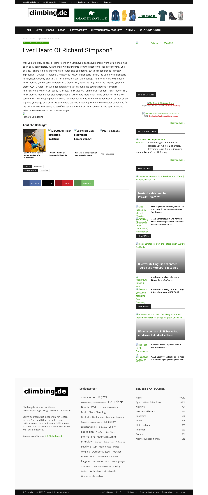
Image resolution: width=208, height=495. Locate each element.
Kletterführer (109, 442)
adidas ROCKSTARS (88, 397)
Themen (130, 30)
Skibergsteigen (118, 461)
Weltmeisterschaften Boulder (103, 471)
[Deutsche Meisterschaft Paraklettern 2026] (160, 188)
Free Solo (100, 432)
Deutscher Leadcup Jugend (91, 422)
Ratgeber (85, 461)
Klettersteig (120, 442)
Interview (86, 441)
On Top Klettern (156, 139)
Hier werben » (177, 122)
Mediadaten (63, 2)
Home (28, 30)
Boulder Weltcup (91, 407)
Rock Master (98, 461)
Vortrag (84, 471)
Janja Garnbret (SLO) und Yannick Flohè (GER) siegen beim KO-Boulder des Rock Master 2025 (167, 221)
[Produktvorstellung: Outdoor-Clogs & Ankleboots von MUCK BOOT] (142, 296)
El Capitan (103, 427)
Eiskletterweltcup (89, 426)
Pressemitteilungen (108, 456)
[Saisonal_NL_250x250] (160, 66)
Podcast (116, 451)
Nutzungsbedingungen (80, 2)
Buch (83, 412)
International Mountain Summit (99, 436)
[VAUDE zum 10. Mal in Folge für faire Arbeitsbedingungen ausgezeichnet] (142, 359)
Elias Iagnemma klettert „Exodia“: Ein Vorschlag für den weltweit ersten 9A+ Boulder (167, 209)
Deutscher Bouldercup (92, 417)
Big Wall (102, 397)
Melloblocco (105, 446)
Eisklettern (110, 421)
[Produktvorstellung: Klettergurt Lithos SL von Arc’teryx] (142, 286)
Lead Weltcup (89, 446)
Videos (50, 30)
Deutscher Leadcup (115, 417)
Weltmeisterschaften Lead (92, 476)
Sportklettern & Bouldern (39, 43)
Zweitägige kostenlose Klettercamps (163, 116)
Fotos (61, 30)
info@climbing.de (54, 436)
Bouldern (115, 402)
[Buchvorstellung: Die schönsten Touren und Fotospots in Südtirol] (160, 257)
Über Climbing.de (49, 2)
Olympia (85, 451)
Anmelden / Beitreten (31, 2)
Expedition (87, 431)
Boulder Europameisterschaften (93, 402)
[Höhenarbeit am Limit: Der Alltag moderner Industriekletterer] (160, 326)
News (39, 30)
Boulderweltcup (111, 407)
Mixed (116, 446)
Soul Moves (85, 466)
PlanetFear (38, 166)
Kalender (98, 442)
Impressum (108, 2)
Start (25, 38)
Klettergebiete (78, 30)
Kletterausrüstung (173, 106)
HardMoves (110, 432)
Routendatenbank (150, 30)
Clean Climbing (97, 412)
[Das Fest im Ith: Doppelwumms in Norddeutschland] (142, 352)
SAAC (107, 461)
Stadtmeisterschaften (101, 466)
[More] (98, 183)
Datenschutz (96, 2)
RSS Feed (120, 492)
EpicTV (112, 426)
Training (116, 466)
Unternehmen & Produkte (106, 30)
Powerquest (88, 456)
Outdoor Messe (101, 451)
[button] (181, 30)
